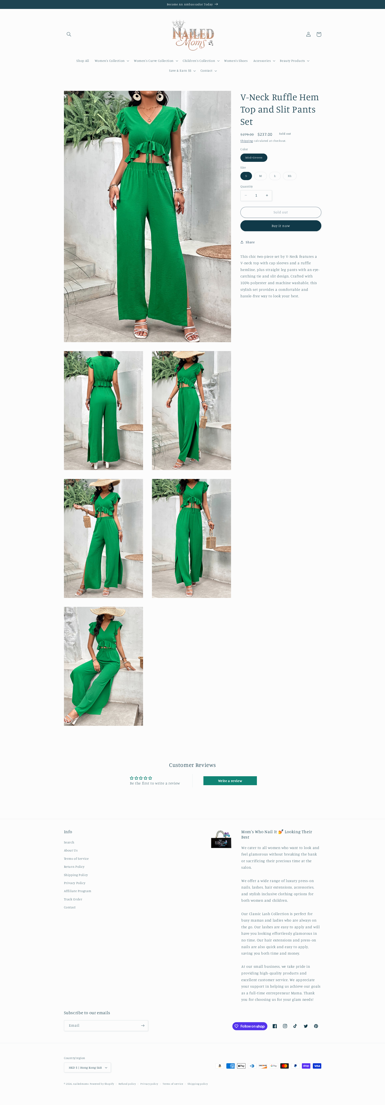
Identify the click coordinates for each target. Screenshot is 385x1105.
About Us (71, 850)
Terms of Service (76, 858)
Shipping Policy (76, 875)
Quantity (246, 186)
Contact (70, 907)
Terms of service (173, 1083)
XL (292, 176)
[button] (69, 34)
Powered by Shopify (102, 1083)
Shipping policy (198, 1083)
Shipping (246, 140)
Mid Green (256, 158)
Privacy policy (149, 1083)
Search (69, 842)
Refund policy (127, 1083)
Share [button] (250, 242)
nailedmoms (81, 1083)
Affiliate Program (77, 891)
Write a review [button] (230, 780)
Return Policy (74, 866)
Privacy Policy (75, 883)
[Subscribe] (142, 1025)
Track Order (73, 899)
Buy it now (281, 225)
